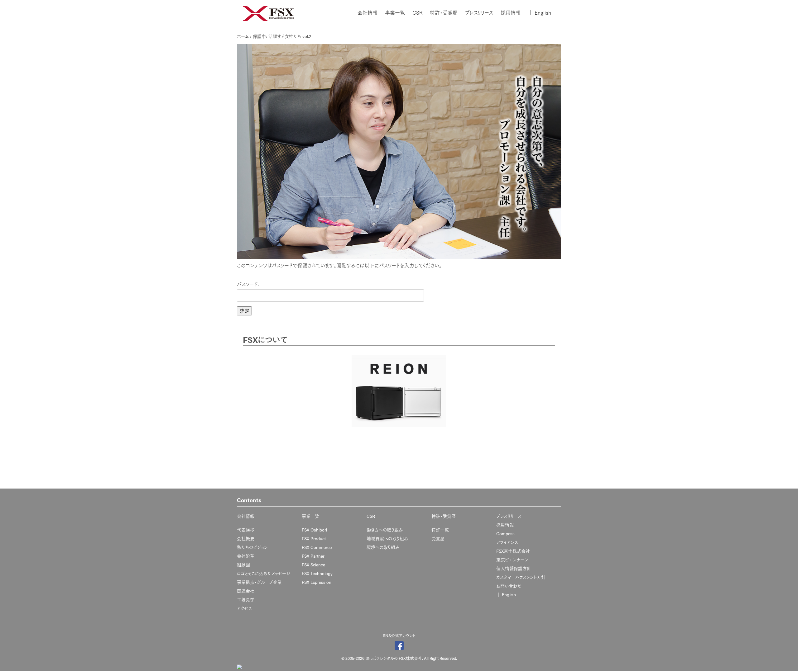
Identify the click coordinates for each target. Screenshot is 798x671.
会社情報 (367, 12)
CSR (417, 12)
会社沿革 (245, 556)
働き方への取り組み (385, 530)
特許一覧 (440, 530)
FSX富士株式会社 (513, 551)
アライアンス (507, 542)
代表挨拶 (245, 530)
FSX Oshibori (314, 530)
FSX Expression (316, 582)
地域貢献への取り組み (387, 538)
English (539, 12)
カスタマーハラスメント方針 (521, 577)
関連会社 (245, 591)
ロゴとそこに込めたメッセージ (263, 573)
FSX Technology (317, 573)
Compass (505, 533)
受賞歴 (438, 538)
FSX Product (314, 538)
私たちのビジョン (252, 547)
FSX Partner (313, 556)
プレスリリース (479, 12)
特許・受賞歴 (444, 12)
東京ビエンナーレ (512, 559)
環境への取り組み (383, 547)
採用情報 (511, 12)
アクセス (244, 608)
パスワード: (248, 284)
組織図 (243, 564)
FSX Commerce (317, 547)
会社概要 (245, 538)
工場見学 (245, 599)
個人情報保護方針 (513, 568)
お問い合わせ (509, 586)
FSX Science (313, 564)
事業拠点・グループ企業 (259, 582)
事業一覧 (395, 12)
